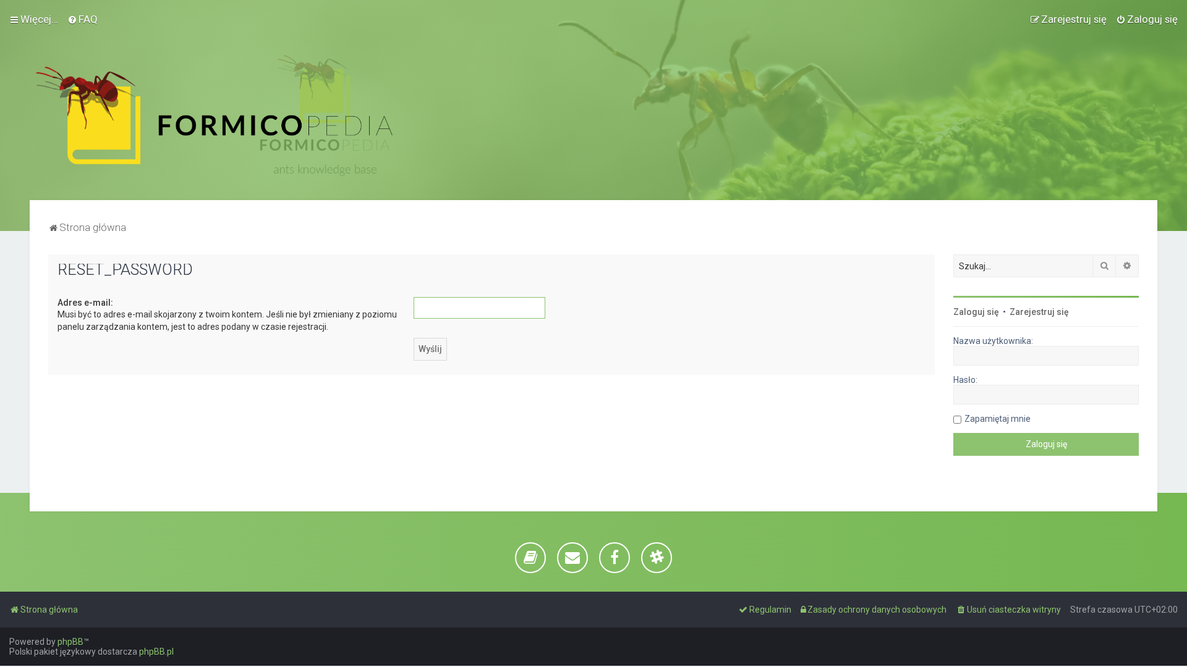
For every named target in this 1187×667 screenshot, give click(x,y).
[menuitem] (82, 19)
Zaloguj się (976, 312)
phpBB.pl (156, 652)
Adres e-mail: (85, 303)
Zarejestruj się (1039, 312)
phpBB (70, 642)
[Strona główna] (214, 115)
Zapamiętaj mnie (997, 419)
